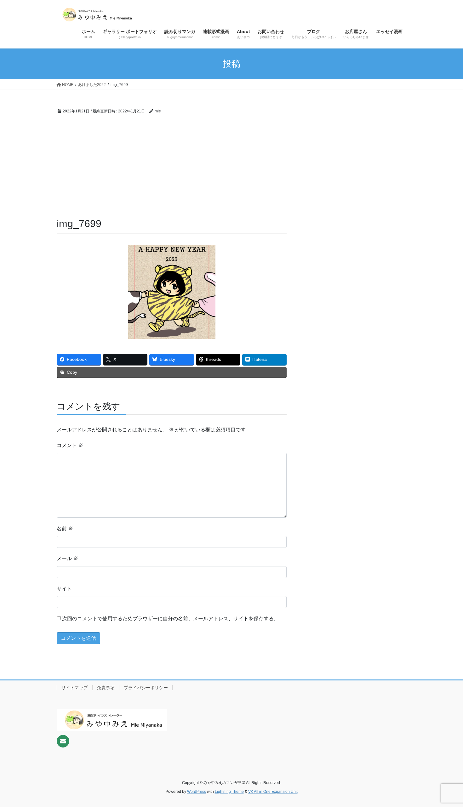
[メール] (63, 741)
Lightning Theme (229, 791)
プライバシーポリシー (146, 687)
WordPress (196, 791)
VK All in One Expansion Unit (273, 791)
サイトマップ (74, 687)
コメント (70, 445)
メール (67, 558)
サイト (64, 588)
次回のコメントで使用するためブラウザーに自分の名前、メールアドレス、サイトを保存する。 (170, 618)
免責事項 (106, 687)
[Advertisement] (172, 169)
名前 (65, 528)
